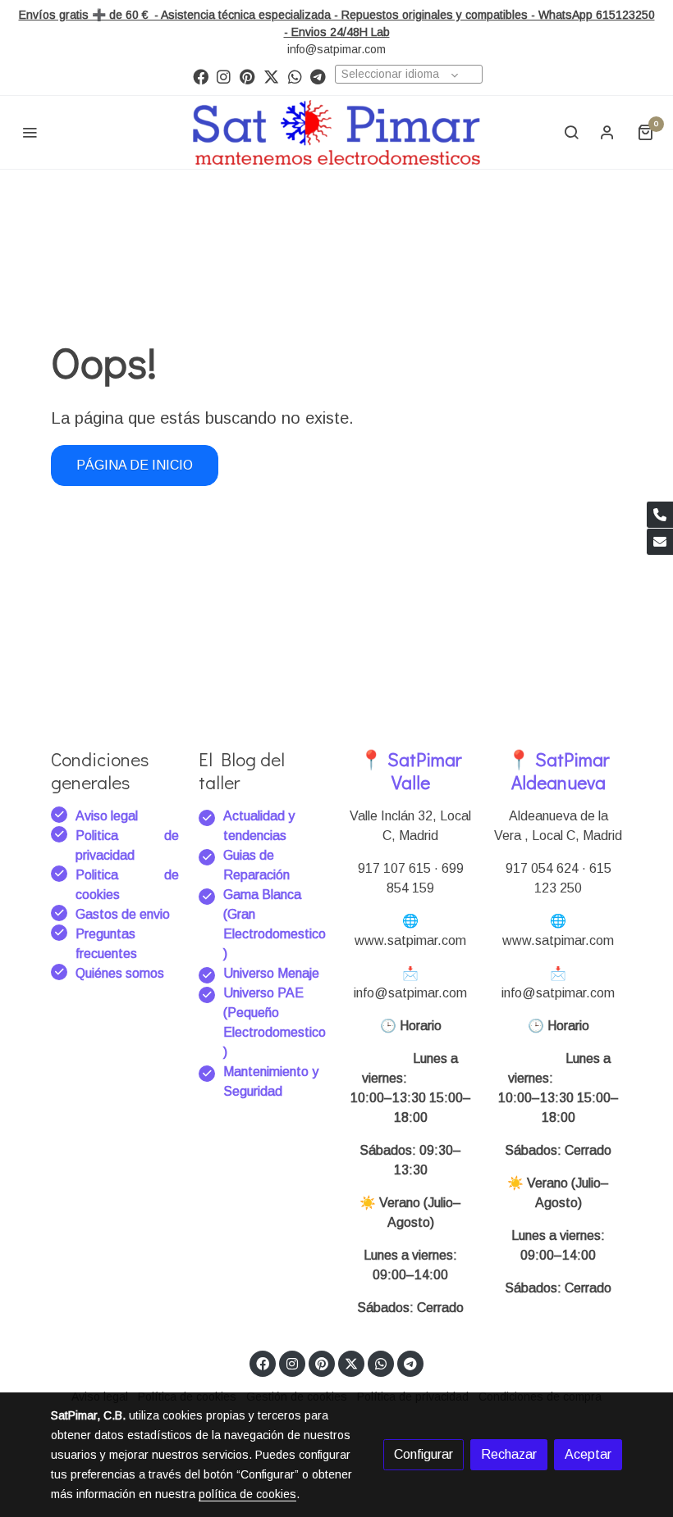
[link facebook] (200, 76)
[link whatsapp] (295, 76)
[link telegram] (318, 76)
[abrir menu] (29, 132)
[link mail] (660, 542)
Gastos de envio (123, 914)
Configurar (423, 1454)
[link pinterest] (247, 76)
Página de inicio (134, 465)
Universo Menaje (271, 973)
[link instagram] (224, 76)
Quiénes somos (120, 973)
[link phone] (660, 515)
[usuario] (607, 132)
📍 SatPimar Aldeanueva (558, 770)
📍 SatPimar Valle (410, 770)
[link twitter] (271, 76)
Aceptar (588, 1454)
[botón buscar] (571, 132)
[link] (336, 132)
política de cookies (247, 1494)
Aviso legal (107, 816)
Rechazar (509, 1454)
